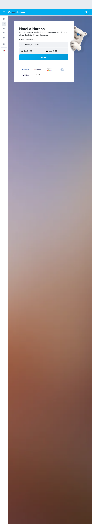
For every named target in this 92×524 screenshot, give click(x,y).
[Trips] (4, 44)
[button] (3, 12)
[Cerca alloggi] (4, 23)
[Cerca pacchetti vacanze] (4, 33)
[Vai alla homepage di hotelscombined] (17, 12)
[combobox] (27, 39)
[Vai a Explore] (4, 38)
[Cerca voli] (4, 19)
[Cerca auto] (4, 28)
